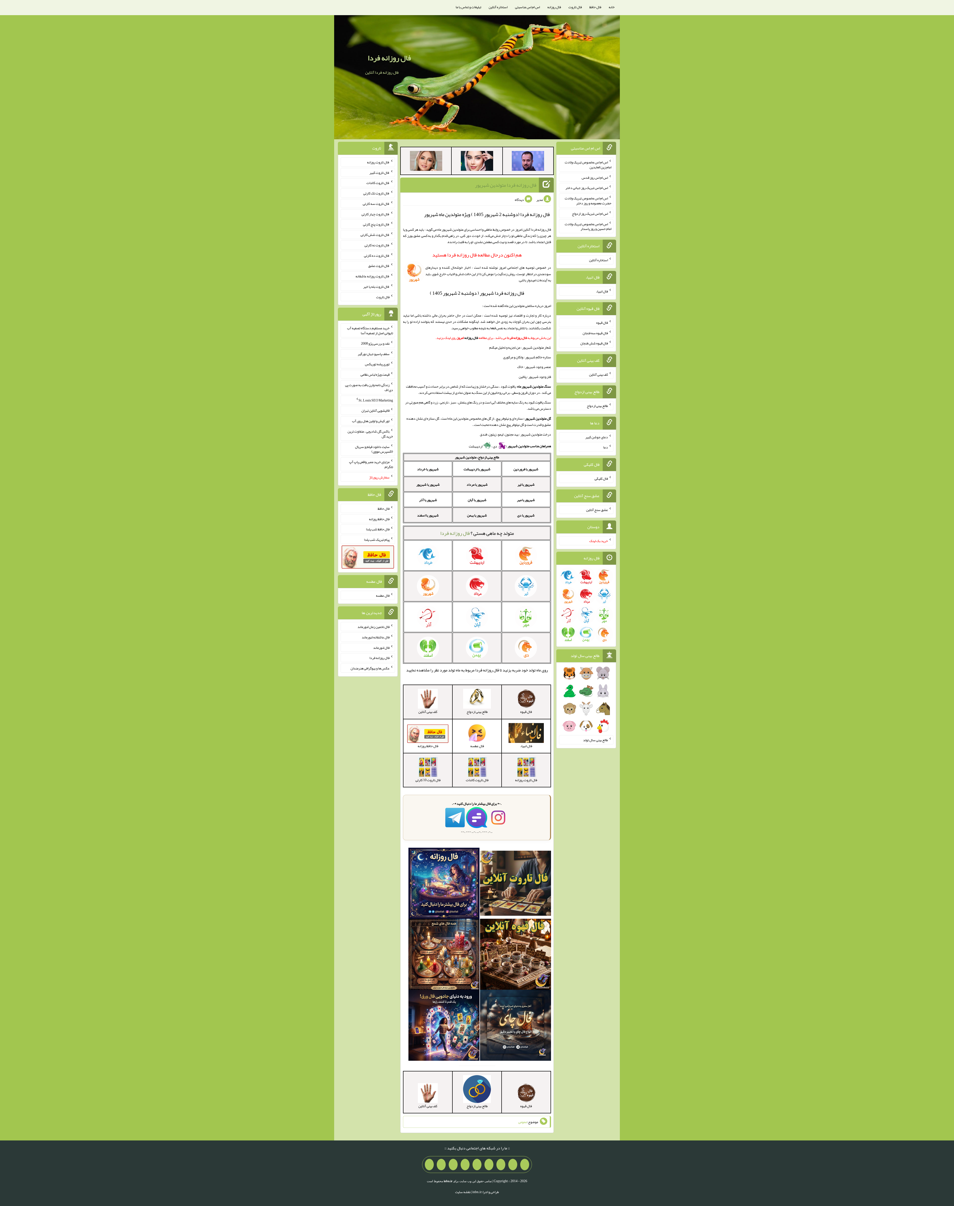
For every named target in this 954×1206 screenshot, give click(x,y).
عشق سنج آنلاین (597, 509)
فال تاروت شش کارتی (375, 234)
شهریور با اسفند (428, 515)
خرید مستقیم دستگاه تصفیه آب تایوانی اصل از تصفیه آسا (370, 330)
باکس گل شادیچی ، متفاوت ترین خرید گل (370, 434)
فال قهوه (602, 322)
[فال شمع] (443, 955)
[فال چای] (515, 1026)
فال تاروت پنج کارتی (376, 224)
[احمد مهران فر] (528, 161)
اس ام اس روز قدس (595, 177)
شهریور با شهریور (428, 484)
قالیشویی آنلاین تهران (375, 410)
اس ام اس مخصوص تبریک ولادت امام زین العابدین (588, 165)
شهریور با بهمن (477, 515)
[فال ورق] (443, 1026)
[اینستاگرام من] (488, 1164)
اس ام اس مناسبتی (527, 6)
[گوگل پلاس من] (453, 1164)
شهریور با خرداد (428, 469)
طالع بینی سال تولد (595, 739)
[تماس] (477, 1164)
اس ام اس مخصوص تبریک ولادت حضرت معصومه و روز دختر (588, 201)
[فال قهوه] (515, 955)
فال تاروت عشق (379, 265)
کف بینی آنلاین (598, 374)
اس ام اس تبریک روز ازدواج (590, 213)
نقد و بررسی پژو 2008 (375, 343)
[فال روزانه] (443, 884)
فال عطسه (383, 595)
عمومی (522, 1121)
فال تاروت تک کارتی (376, 193)
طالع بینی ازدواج (597, 405)
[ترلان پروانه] (477, 161)
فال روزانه (554, 6)
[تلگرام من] (512, 1164)
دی (495, 446)
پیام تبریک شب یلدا (377, 539)
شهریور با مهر (526, 499)
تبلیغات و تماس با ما (468, 6)
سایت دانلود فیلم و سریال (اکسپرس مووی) (374, 449)
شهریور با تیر (526, 484)
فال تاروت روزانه (378, 162)
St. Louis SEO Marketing (375, 400)
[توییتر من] (465, 1164)
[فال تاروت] (515, 884)
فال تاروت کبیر (379, 172)
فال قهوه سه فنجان (595, 332)
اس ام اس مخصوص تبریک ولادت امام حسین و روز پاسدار (588, 226)
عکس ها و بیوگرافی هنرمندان (370, 668)
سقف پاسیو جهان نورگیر (374, 353)
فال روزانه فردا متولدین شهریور (505, 185)
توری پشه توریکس (377, 364)
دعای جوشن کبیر (596, 436)
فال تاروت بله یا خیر (376, 286)
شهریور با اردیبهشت (477, 469)
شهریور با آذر (428, 499)
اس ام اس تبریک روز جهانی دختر (586, 187)
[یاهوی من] (524, 1164)
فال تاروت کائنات (378, 182)
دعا (605, 447)
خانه (612, 6)
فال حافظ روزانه (379, 518)
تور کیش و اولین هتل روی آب (371, 420)
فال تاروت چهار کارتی (375, 213)
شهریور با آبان (477, 499)
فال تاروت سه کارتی (376, 203)
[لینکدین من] (429, 1164)
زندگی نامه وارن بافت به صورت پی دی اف (369, 387)
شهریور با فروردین (526, 469)
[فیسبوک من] (500, 1164)
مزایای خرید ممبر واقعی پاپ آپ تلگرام (371, 464)
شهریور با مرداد (477, 484)
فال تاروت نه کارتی (377, 245)
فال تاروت (575, 6)
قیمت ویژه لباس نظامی (375, 374)
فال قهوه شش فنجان (594, 343)
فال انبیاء (602, 291)
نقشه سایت (463, 1191)
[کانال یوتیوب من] (441, 1164)
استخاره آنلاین (498, 6)
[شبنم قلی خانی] (426, 161)
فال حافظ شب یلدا (378, 529)
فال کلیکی (601, 478)
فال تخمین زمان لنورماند (374, 626)
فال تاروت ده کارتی (377, 255)
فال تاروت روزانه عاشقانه (373, 276)
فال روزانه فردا (389, 57)
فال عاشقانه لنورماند (376, 637)
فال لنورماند (381, 647)
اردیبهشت (476, 446)
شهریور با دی (526, 515)
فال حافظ (595, 6)
